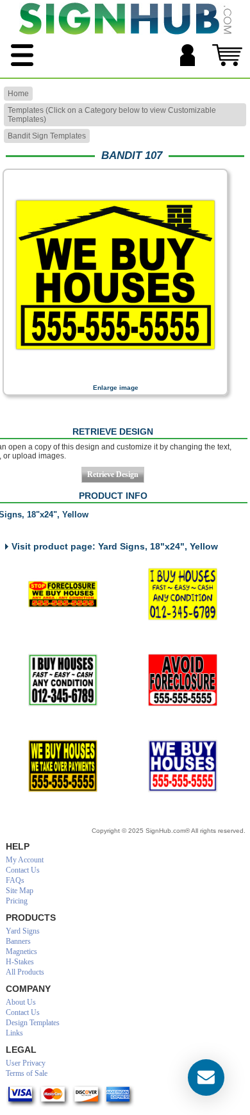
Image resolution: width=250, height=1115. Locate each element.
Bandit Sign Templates (47, 135)
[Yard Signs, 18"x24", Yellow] (115, 375)
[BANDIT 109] (182, 680)
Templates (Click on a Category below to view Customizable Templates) (112, 115)
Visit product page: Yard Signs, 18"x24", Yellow (115, 546)
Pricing (17, 900)
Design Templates (33, 1022)
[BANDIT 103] (62, 766)
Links (14, 1032)
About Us (21, 1002)
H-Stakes (20, 961)
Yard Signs (23, 930)
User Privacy (26, 1063)
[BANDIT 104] (182, 766)
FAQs (15, 880)
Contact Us (23, 870)
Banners (18, 941)
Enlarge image (115, 387)
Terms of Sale (26, 1073)
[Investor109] (182, 594)
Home (18, 93)
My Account (25, 859)
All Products (25, 972)
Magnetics (21, 951)
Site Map (19, 890)
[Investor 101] (62, 680)
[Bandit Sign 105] (62, 594)
